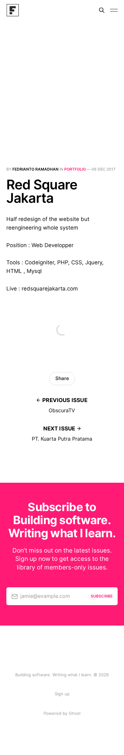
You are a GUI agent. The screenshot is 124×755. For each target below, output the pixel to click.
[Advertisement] (62, 86)
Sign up (62, 693)
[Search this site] (102, 10)
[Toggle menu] (114, 10)
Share (62, 378)
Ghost (75, 713)
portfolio (75, 169)
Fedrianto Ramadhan (35, 169)
